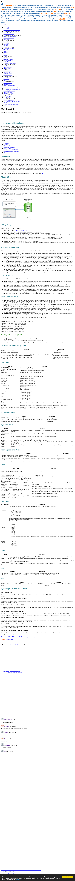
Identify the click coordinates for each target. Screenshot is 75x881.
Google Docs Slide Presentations (35, 20)
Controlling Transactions (9, 91)
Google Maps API (8, 13)
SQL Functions (7, 71)
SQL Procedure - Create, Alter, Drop (12, 89)
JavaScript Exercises (20, 15)
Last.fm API (24, 13)
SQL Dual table (7, 96)
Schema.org (35, 5)
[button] (37, 2)
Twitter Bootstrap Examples (50, 19)
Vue (55, 7)
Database (57, 9)
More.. (5, 105)
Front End (8, 5)
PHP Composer (38, 9)
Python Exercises (6, 17)
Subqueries (6, 79)
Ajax (62, 13)
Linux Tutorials (63, 20)
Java (13, 9)
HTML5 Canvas (29, 7)
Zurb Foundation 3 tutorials (9, 7)
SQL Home (6, 27)
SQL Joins (6, 77)
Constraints (6, 44)
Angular (51, 7)
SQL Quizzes (7, 102)
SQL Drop (6, 88)
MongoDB (31, 11)
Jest (58, 7)
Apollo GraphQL (48, 11)
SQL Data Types (7, 32)
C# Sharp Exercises (33, 17)
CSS (18, 5)
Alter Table (6, 46)
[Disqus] (37, 735)
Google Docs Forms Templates (17, 20)
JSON (59, 13)
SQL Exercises (52, 17)
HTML (15, 5)
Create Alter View (8, 83)
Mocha (61, 7)
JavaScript (23, 5)
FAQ (5, 152)
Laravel (45, 9)
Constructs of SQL (8, 148)
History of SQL (7, 145)
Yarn (68, 7)
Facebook (10, 644)
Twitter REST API (34, 13)
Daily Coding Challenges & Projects (12, 671)
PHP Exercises (67, 15)
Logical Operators (8, 61)
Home (5, 24)
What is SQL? (7, 144)
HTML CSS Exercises (7, 15)
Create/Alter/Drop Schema (10, 36)
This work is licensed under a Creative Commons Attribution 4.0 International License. (21, 870)
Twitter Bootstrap (49, 5)
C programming (28, 9)
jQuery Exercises (32, 15)
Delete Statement (7, 68)
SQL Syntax (6, 28)
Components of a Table (9, 34)
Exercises (67, 13)
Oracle (37, 11)
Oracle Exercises (62, 17)
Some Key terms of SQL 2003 (11, 149)
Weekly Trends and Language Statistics (13, 672)
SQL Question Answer (9, 100)
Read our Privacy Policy (9, 873)
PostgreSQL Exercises (23, 19)
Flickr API (17, 13)
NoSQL (26, 11)
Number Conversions (52, 20)
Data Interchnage (46, 13)
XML (55, 13)
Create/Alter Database (9, 38)
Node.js (17, 9)
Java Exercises (43, 17)
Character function (8, 75)
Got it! (67, 877)
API (55, 11)
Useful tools (4, 20)
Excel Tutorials (69, 19)
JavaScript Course (39, 7)
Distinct (5, 55)
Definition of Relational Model (23, 230)
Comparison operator (8, 60)
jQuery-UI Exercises (43, 15)
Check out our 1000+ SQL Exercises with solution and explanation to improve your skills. (21, 636)
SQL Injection (7, 97)
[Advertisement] (18, 116)
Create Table (6, 39)
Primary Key (6, 42)
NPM (65, 7)
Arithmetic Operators (8, 59)
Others (62, 19)
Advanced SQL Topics (9, 93)
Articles (3, 22)
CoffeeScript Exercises (55, 15)
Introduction (6, 143)
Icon (47, 7)
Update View (7, 84)
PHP (5, 9)
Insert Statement (7, 65)
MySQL (8, 11)
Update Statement (8, 67)
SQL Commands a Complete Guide (12, 101)
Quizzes (70, 20)
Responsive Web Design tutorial (64, 5)
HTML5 (29, 5)
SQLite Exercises (11, 19)
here (42, 173)
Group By (6, 52)
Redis (41, 11)
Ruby (21, 9)
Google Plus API (62, 11)
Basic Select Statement (9, 48)
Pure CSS (21, 7)
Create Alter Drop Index (9, 85)
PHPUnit (51, 9)
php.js (41, 5)
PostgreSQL (15, 11)
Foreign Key (6, 43)
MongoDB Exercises (36, 19)
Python (9, 9)
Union (5, 80)
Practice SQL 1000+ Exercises (11, 104)
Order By (6, 51)
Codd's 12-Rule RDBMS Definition (12, 30)
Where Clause (7, 49)
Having (5, 53)
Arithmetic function (8, 73)
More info (18, 879)
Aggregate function (8, 72)
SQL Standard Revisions (9, 147)
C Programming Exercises (19, 17)
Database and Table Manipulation (11, 151)
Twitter (17, 644)
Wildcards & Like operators (10, 63)
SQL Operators (7, 57)
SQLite (21, 11)
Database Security (8, 92)
